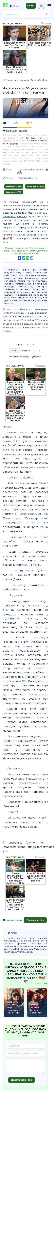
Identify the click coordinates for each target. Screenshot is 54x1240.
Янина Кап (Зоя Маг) (17, 130)
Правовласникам (13, 920)
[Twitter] (23, 258)
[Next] (39, 983)
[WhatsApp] (27, 258)
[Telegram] (31, 258)
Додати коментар (21, 1079)
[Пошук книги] (47, 14)
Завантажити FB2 (13, 192)
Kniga (15, 5)
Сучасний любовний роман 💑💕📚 (26, 977)
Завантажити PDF (14, 186)
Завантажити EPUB (35, 186)
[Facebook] (19, 258)
